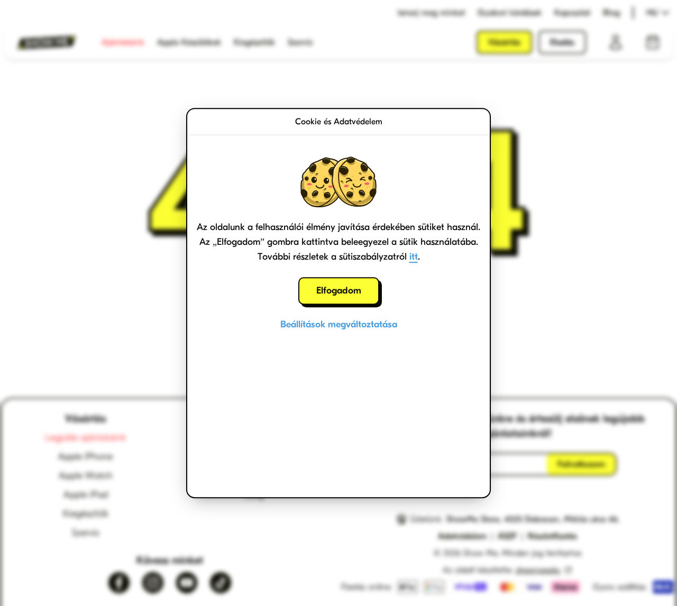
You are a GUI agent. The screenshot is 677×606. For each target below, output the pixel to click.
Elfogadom (338, 290)
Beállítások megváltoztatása (338, 324)
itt (413, 256)
